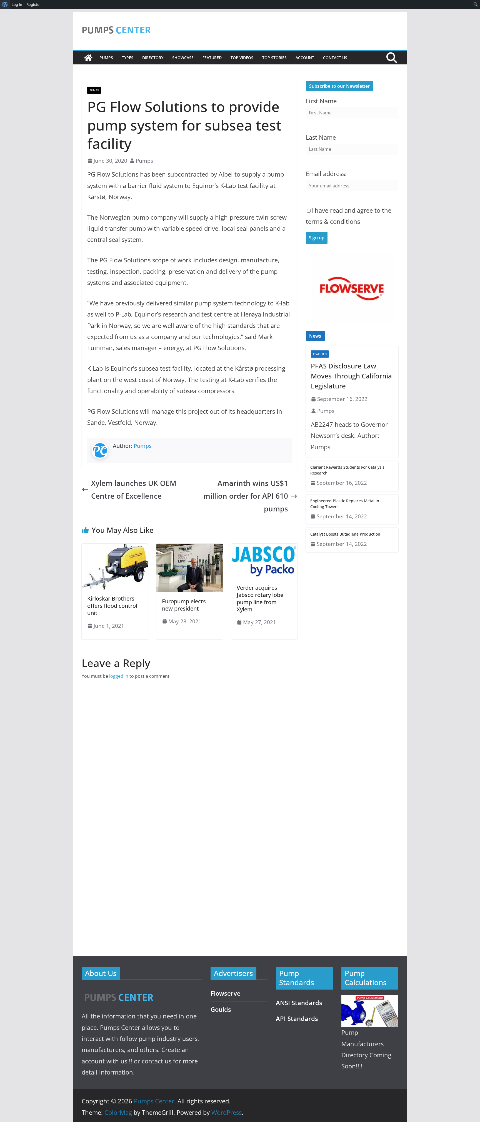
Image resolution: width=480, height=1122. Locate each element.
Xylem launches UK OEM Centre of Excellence (133, 489)
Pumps (106, 57)
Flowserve (226, 993)
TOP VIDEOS (242, 57)
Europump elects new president (184, 605)
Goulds (221, 1009)
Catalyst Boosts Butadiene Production (345, 534)
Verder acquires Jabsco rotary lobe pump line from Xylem (260, 598)
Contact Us (335, 57)
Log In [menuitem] (17, 4)
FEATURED (212, 57)
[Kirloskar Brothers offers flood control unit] (115, 547)
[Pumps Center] (88, 57)
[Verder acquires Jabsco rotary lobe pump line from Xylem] (264, 547)
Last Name (321, 137)
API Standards (297, 1018)
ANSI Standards (299, 1002)
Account (305, 57)
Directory (152, 57)
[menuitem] (5, 4)
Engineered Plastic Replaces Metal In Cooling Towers (344, 503)
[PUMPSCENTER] (118, 991)
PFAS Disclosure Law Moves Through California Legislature (351, 375)
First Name (321, 101)
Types (127, 57)
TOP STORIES (274, 57)
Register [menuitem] (33, 4)
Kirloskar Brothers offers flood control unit (112, 606)
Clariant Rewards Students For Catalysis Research (347, 470)
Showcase (183, 57)
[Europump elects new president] (189, 547)
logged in (118, 676)
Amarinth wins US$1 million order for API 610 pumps (245, 496)
